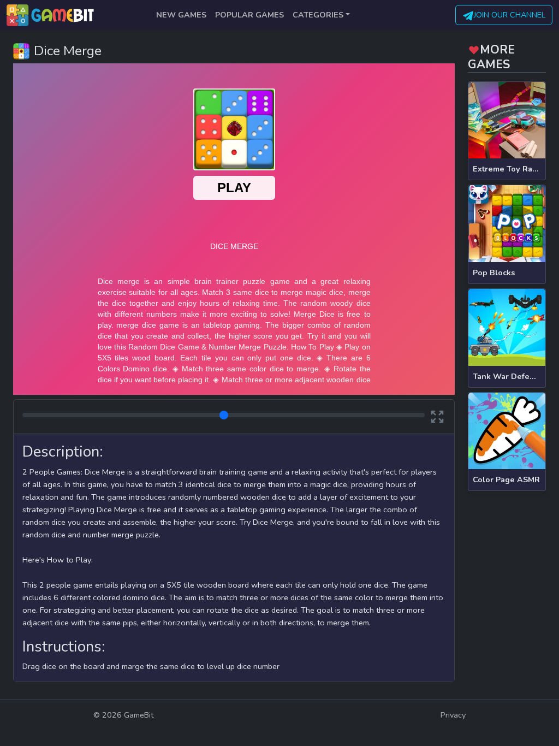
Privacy (453, 714)
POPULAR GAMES (249, 14)
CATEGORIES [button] (318, 14)
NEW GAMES (181, 14)
